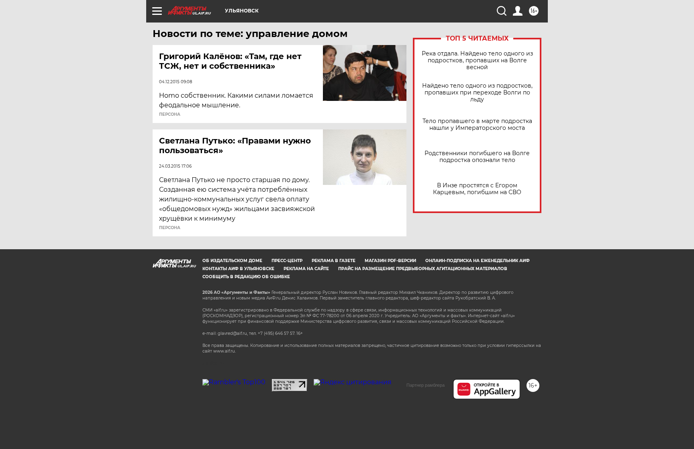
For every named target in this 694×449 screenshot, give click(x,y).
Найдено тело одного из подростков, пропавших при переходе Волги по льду (477, 92)
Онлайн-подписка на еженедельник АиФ (477, 260)
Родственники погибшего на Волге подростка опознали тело (477, 157)
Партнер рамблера (425, 385)
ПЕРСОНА (169, 115)
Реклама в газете (333, 260)
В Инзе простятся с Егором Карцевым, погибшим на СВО (477, 189)
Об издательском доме (232, 260)
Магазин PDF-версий (390, 260)
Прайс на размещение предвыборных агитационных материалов (422, 268)
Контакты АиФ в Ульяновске (238, 268)
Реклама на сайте (306, 268)
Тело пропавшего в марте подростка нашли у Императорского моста (477, 124)
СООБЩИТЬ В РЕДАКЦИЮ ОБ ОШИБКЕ (246, 276)
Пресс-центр (286, 260)
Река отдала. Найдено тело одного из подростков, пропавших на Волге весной (477, 60)
